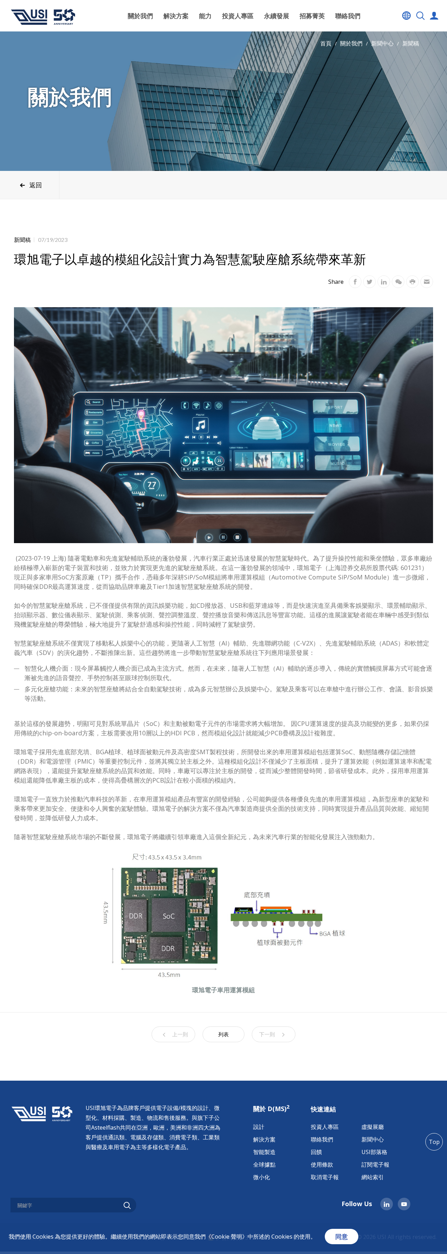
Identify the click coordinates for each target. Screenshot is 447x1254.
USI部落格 (374, 1152)
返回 (35, 185)
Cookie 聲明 (226, 1236)
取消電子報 (325, 1177)
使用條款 (322, 1164)
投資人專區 (325, 1127)
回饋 (316, 1152)
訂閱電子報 (375, 1164)
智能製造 (264, 1152)
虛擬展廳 (372, 1127)
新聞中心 (382, 43)
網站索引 (372, 1177)
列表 (223, 1034)
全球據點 (264, 1164)
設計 (258, 1127)
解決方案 (264, 1139)
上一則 (180, 1034)
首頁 (325, 43)
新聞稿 (410, 43)
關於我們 (351, 43)
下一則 (267, 1034)
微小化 (261, 1177)
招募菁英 (312, 16)
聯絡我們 (347, 16)
